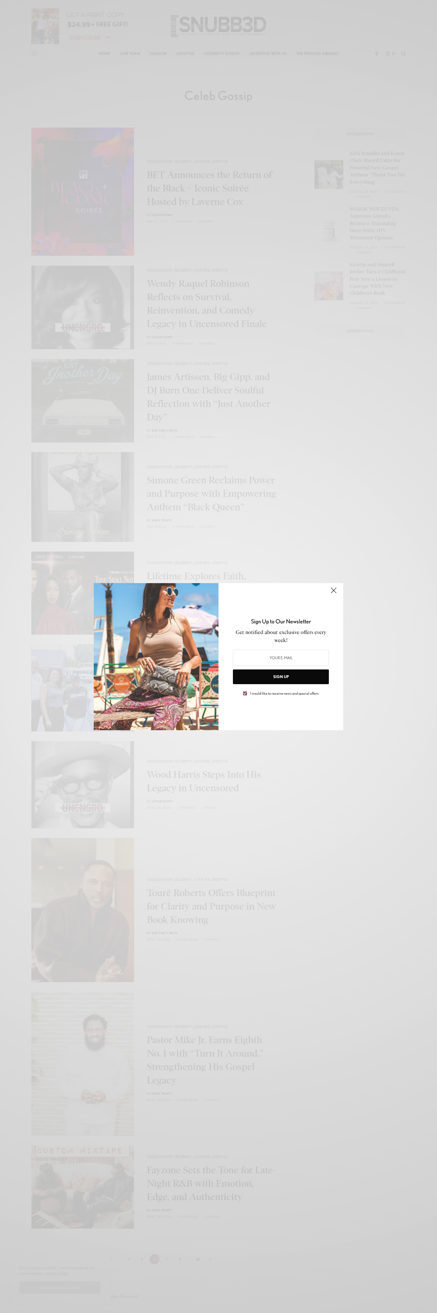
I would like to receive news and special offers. (284, 693)
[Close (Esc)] (333, 593)
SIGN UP (281, 676)
